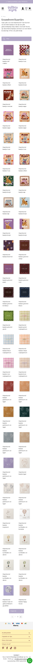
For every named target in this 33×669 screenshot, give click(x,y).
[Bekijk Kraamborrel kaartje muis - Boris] (8, 138)
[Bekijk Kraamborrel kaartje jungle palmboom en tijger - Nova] (25, 386)
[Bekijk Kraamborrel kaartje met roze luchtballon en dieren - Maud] (25, 539)
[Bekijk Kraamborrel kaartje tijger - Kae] (25, 463)
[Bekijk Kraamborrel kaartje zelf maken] (8, 50)
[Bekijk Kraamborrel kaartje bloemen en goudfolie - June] (8, 245)
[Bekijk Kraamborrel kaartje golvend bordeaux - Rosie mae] (8, 292)
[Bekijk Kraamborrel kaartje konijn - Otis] (25, 202)
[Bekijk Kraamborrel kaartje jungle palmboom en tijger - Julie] (8, 386)
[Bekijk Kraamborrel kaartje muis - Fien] (25, 50)
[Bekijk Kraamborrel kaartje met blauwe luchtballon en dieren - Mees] (8, 565)
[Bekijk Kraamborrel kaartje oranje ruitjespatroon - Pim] (25, 339)
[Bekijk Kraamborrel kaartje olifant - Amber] (8, 74)
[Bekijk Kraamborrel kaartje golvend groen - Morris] (8, 316)
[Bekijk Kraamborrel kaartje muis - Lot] (8, 159)
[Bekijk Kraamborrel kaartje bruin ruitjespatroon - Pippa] (25, 363)
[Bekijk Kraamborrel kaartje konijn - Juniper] (8, 224)
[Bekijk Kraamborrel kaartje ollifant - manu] (25, 159)
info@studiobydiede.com (22, 659)
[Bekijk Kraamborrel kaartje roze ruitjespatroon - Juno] (8, 363)
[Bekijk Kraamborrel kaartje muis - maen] (25, 138)
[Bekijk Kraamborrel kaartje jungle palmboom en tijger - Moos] (8, 412)
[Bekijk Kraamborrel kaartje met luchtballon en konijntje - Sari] (25, 514)
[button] (23, 9)
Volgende (13, 611)
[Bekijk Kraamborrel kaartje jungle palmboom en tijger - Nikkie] (25, 437)
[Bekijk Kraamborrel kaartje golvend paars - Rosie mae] (8, 269)
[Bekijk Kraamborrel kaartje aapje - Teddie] (25, 116)
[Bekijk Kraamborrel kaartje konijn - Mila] (25, 224)
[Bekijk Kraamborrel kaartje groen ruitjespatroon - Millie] (25, 316)
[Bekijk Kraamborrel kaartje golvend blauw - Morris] (25, 292)
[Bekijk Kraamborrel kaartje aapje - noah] (25, 95)
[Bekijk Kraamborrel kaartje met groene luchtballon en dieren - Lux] (25, 565)
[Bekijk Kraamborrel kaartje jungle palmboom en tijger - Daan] (25, 412)
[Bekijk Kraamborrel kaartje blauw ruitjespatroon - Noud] (8, 339)
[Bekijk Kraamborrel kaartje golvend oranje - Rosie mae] (25, 245)
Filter (7, 38)
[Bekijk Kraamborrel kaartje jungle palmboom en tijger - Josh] (8, 488)
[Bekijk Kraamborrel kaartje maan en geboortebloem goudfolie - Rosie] (8, 590)
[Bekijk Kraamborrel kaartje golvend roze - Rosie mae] (25, 269)
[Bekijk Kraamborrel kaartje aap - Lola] (25, 181)
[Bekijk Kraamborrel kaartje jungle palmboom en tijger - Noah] (25, 488)
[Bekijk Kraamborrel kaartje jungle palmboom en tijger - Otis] (8, 437)
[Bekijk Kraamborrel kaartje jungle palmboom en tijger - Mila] (8, 463)
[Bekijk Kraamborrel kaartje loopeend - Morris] (8, 514)
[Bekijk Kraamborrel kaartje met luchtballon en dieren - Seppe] (8, 539)
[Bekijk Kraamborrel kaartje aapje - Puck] (8, 116)
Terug (4, 16)
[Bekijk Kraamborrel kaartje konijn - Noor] (25, 74)
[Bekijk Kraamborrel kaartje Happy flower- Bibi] (25, 590)
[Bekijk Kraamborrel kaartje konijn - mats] (8, 181)
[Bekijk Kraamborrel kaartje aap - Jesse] (8, 202)
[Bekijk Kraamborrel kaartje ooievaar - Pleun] (8, 95)
